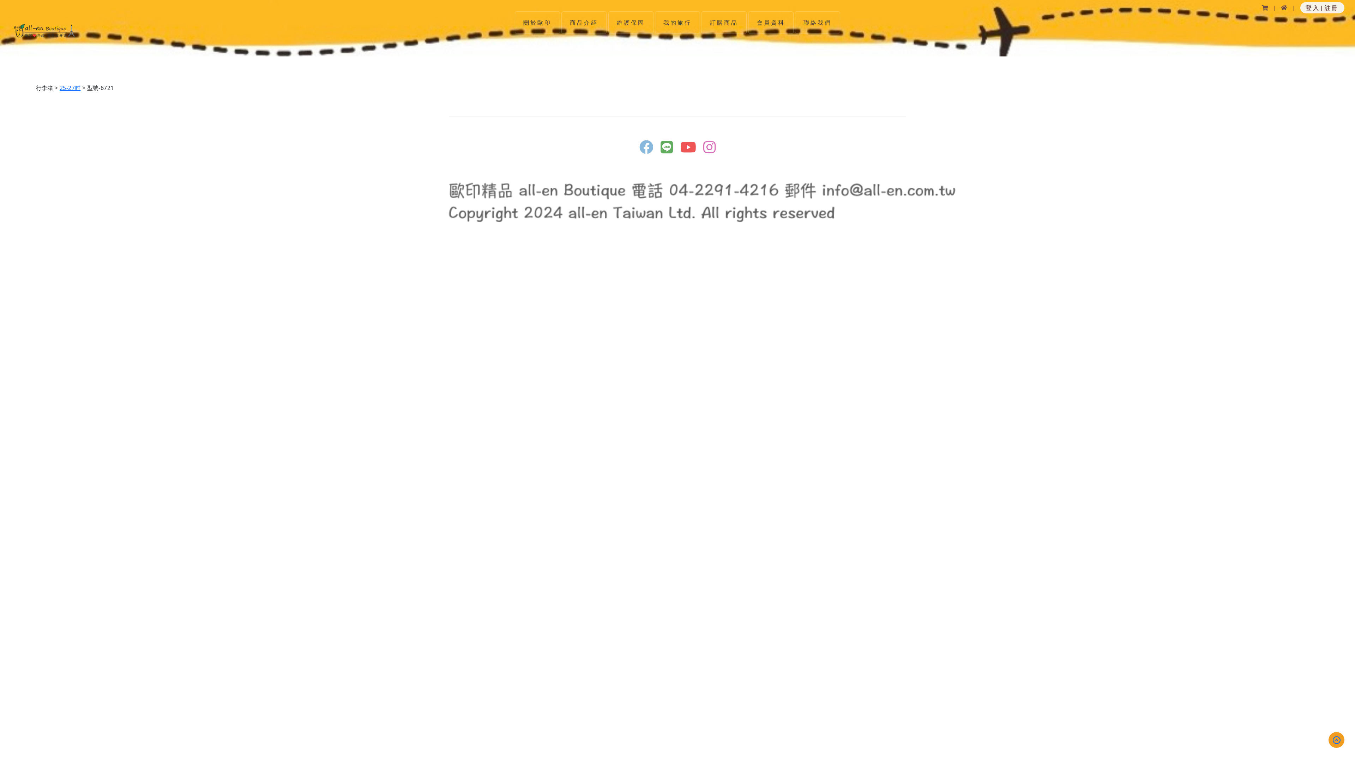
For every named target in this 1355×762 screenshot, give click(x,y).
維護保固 (631, 22)
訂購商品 (724, 22)
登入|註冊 (1322, 8)
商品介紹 (584, 22)
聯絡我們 (817, 22)
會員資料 (771, 22)
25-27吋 (70, 88)
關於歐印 (537, 22)
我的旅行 (677, 22)
